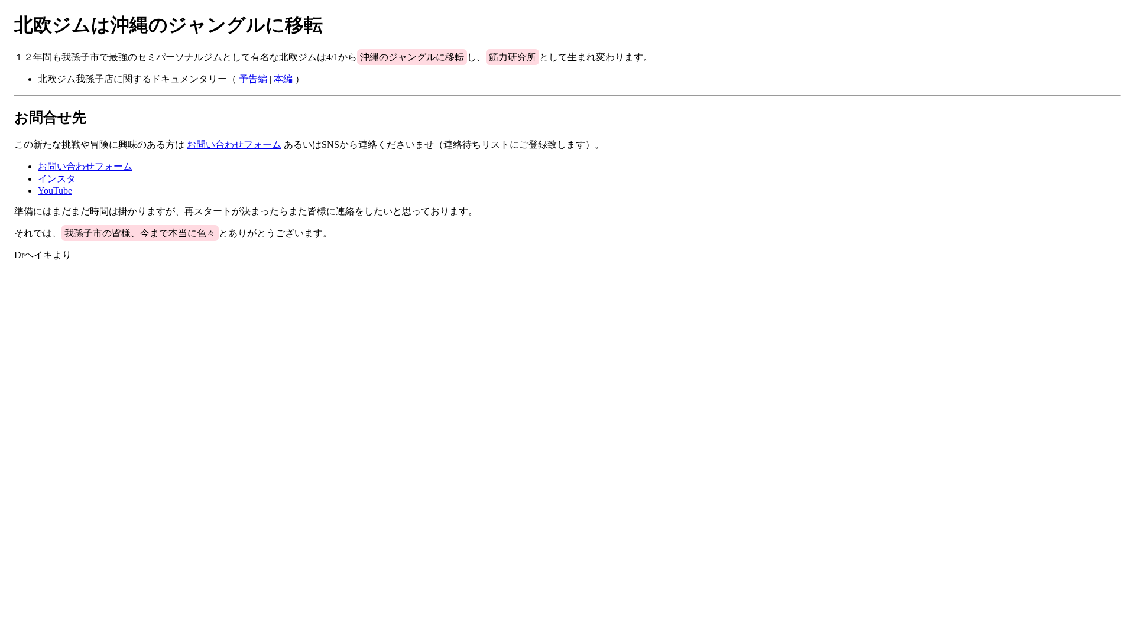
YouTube (55, 190)
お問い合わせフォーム (234, 144)
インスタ (57, 179)
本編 (283, 79)
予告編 (253, 79)
